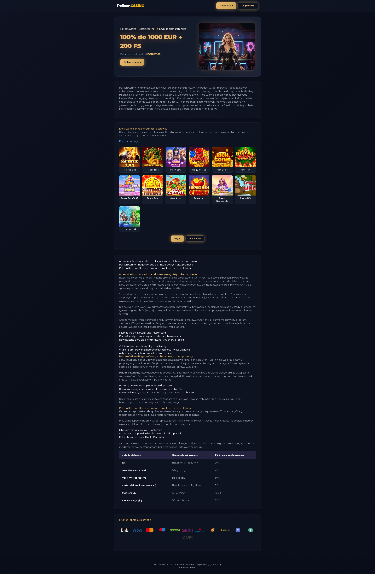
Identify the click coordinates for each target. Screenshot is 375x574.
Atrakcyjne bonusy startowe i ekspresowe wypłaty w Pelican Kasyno (158, 261)
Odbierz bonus (132, 62)
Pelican (130, 6)
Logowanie (248, 5)
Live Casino (195, 238)
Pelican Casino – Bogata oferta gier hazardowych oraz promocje (156, 264)
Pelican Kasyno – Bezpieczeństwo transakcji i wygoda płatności (155, 268)
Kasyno (177, 238)
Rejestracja (226, 5)
